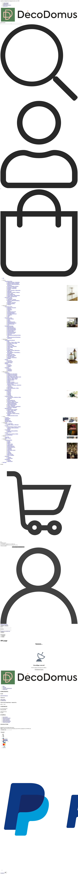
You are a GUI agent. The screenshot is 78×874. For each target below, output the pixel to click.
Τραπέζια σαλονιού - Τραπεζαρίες (13, 282)
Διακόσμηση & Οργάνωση (10, 340)
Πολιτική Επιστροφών (7, 721)
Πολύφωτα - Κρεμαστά (11, 307)
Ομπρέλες (9, 304)
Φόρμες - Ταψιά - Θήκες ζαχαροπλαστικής (11, 411)
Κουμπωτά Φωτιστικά (11, 330)
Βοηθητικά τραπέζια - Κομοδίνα (13, 283)
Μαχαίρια (9, 394)
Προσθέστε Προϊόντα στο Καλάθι (18, 546)
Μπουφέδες (9, 291)
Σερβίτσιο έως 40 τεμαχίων (12, 374)
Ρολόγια (6, 363)
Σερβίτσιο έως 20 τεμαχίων (12, 373)
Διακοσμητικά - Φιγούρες (12, 346)
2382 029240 (6, 2)
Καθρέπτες (7, 367)
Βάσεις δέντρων (10, 454)
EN (3, 278)
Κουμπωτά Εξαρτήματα (11, 332)
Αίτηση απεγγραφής (6, 722)
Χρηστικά (9, 460)
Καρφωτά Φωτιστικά (11, 321)
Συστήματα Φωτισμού (9, 325)
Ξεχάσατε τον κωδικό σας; (5, 631)
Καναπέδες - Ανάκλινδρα (11, 288)
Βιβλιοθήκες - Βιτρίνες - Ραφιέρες (13, 292)
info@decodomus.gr (4, 695)
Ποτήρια (8, 380)
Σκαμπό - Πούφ (10, 293)
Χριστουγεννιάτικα (8, 439)
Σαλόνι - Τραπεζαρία (9, 423)
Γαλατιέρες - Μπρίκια (11, 412)
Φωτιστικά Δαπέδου (11, 312)
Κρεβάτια (9, 289)
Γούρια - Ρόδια (10, 347)
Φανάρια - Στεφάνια (11, 354)
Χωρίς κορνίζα (10, 361)
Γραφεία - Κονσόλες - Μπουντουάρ (13, 290)
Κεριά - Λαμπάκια (10, 455)
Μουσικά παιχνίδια (10, 446)
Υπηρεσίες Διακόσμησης (7, 688)
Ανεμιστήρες (9, 314)
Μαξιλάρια (7, 419)
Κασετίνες (9, 391)
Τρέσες (8, 451)
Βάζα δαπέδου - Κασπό (11, 355)
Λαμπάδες (9, 457)
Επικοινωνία (5, 6)
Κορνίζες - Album (10, 345)
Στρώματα (7, 417)
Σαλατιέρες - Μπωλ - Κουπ (12, 378)
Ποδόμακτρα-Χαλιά (8, 434)
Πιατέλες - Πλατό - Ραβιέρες (12, 377)
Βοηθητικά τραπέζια (11, 303)
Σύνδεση (2, 625)
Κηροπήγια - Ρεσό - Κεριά (12, 343)
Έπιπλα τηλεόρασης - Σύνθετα (12, 286)
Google (3, 636)
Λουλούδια (9, 453)
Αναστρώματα (7, 418)
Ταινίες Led (9, 334)
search (1, 22)
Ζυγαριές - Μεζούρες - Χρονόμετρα (13, 406)
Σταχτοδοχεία (9, 344)
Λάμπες (8, 315)
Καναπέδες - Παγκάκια (11, 302)
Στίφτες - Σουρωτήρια (11, 405)
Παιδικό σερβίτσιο (10, 379)
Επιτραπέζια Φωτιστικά (11, 311)
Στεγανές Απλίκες (10, 318)
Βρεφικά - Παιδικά (8, 421)
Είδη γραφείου (10, 349)
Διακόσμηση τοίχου (8, 362)
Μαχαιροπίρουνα (8, 390)
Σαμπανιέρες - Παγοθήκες (12, 407)
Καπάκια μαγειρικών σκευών (12, 415)
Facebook (3, 635)
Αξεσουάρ (9, 389)
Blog (4, 686)
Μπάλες (8, 443)
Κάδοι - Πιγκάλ (8, 437)
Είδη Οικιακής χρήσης (11, 450)
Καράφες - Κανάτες (10, 381)
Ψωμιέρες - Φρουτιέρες (11, 401)
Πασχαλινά (7, 456)
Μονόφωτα (9, 308)
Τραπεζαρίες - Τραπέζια (11, 299)
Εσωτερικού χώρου (8, 281)
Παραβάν (9, 358)
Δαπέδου (9, 366)
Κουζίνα (6, 425)
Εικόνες (8, 348)
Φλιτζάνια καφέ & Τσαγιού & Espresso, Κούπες (12, 383)
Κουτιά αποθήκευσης (11, 447)
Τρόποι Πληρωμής (6, 719)
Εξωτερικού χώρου (8, 297)
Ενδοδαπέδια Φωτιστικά (11, 322)
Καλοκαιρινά (7, 459)
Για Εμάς (4, 687)
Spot (8, 316)
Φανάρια (8, 320)
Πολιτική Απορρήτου (6, 718)
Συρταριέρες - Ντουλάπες (12, 287)
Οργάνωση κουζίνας (8, 396)
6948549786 (3, 700)
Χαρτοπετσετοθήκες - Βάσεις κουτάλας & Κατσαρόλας (12, 403)
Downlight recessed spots (12, 313)
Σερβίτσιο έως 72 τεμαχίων (12, 375)
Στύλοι (8, 319)
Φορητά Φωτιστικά (10, 323)
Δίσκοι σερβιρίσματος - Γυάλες (13, 388)
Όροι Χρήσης (5, 717)
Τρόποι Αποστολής (6, 720)
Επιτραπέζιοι (9, 369)
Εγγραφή (6, 625)
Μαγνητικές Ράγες (10, 326)
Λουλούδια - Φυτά (10, 356)
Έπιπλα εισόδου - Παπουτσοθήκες (13, 295)
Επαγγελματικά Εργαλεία (12, 404)
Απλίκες (8, 310)
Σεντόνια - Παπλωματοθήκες (12, 430)
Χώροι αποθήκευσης (11, 294)
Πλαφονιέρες (9, 309)
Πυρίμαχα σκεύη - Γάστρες (12, 409)
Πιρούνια (9, 392)
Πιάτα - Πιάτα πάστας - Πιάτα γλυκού (14, 376)
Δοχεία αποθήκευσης (11, 400)
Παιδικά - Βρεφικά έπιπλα (12, 296)
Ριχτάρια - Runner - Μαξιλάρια (13, 424)
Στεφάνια (9, 452)
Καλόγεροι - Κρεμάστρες (12, 357)
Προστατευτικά (8, 420)
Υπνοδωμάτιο (7, 429)
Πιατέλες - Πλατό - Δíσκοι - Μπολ (13, 342)
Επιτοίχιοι (9, 368)
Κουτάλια (9, 393)
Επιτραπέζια (9, 365)
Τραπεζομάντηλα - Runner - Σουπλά (13, 426)
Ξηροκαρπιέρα (10, 387)
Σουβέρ (8, 399)
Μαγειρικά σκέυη (8, 408)
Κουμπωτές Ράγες (10, 331)
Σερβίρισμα (7, 372)
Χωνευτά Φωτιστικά (11, 333)
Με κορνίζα (9, 360)
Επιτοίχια (9, 364)
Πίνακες (6, 359)
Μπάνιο (6, 432)
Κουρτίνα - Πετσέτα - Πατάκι (12, 433)
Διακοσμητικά (9, 445)
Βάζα (8, 341)
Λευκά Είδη (9, 449)
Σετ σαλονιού (9, 298)
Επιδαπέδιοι (9, 370)
